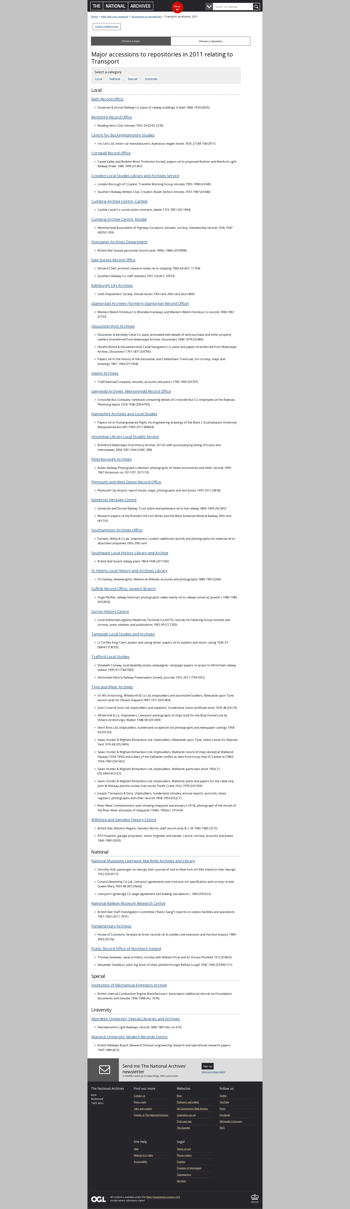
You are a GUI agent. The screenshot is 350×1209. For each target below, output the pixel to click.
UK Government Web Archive (192, 1108)
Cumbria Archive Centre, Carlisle (119, 201)
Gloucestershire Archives (113, 326)
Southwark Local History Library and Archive (129, 552)
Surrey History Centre (110, 611)
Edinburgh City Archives (112, 285)
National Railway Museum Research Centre (128, 903)
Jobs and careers (143, 1108)
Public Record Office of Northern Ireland (126, 948)
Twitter (223, 1095)
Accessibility (140, 1161)
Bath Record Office (107, 98)
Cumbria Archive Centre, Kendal (119, 219)
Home (94, 16)
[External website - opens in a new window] (255, 1203)
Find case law (184, 1121)
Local (98, 78)
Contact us (139, 1095)
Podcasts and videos (188, 1102)
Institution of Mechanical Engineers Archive (129, 984)
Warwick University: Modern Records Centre (129, 1036)
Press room (140, 1102)
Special (132, 78)
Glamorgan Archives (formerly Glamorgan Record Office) (140, 303)
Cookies (181, 1161)
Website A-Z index (143, 1155)
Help (136, 1149)
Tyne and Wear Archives (112, 686)
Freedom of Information (189, 1168)
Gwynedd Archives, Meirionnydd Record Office (131, 391)
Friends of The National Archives (151, 1115)
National (114, 78)
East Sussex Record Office (113, 259)
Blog (179, 1095)
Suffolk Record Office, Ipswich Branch (123, 588)
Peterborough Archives (111, 459)
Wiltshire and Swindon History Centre (123, 819)
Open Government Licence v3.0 (163, 1197)
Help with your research (114, 16)
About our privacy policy (213, 1072)
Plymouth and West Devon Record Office (126, 481)
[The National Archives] (122, 9)
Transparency (184, 1174)
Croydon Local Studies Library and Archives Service (135, 175)
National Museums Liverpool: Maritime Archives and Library (143, 860)
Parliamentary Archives (111, 925)
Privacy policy (184, 1155)
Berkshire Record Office (111, 116)
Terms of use (184, 1149)
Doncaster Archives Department (119, 241)
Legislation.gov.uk (186, 1115)
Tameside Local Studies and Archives (123, 633)
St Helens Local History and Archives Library (129, 570)
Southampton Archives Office (116, 529)
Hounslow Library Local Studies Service (125, 436)
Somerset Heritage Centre (114, 499)
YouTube (224, 1102)
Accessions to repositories (146, 16)
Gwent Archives (104, 373)
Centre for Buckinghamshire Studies (123, 135)
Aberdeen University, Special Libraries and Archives (135, 1018)
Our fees (181, 1181)
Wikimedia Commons (231, 1121)
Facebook (225, 1115)
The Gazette (183, 1127)
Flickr (222, 1108)
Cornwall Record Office (111, 152)
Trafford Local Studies (110, 656)
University (151, 78)
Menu (177, 6)
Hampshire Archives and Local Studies (124, 413)
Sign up (207, 1066)
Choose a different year (106, 26)
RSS (222, 1127)
